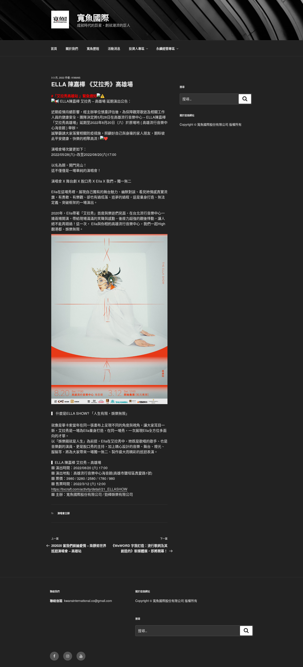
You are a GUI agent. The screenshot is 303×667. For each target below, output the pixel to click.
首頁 (54, 48)
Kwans (75, 77)
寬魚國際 (93, 17)
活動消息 (114, 48)
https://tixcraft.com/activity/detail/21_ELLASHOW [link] (89, 489)
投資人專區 (136, 48)
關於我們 (72, 48)
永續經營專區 (165, 48)
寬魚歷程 (93, 48)
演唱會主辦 (63, 513)
